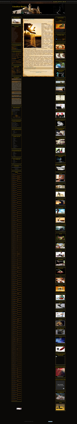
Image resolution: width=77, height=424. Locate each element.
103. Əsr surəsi (14, 378)
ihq (13, 144)
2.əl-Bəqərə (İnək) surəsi (15, 176)
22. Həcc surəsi (14, 218)
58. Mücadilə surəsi (14, 289)
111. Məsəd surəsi (14, 394)
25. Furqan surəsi (14, 224)
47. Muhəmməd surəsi (15, 267)
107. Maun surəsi (14, 386)
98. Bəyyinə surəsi (14, 368)
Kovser (14, 142)
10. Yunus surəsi (14, 194)
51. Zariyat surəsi (14, 275)
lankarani (14, 143)
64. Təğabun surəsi (14, 301)
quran (14, 137)
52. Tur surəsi (14, 277)
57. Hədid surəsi (14, 287)
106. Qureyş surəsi (14, 384)
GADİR (14, 130)
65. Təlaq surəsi (14, 303)
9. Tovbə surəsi (14, 192)
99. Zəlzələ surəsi (14, 370)
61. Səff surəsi (14, 295)
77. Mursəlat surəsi (14, 327)
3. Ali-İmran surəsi (14, 180)
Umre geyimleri (19, 72)
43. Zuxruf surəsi (14, 259)
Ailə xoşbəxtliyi (14, 46)
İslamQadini (14, 145)
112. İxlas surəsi (14, 396)
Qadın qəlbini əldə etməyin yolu (16, 81)
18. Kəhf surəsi (14, 210)
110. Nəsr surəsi (15, 95)
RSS (65, 1)
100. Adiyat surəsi (14, 372)
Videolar (20, 59)
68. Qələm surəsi (14, 309)
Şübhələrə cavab (16, 98)
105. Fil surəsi (14, 382)
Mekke (13, 70)
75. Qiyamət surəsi (14, 323)
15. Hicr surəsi (14, 204)
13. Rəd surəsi (14, 200)
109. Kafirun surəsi (14, 390)
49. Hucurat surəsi (14, 271)
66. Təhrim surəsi (14, 305)
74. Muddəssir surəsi (15, 321)
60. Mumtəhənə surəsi (15, 293)
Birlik (13, 141)
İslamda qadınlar (14, 48)
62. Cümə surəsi (14, 297)
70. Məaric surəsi (14, 313)
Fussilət (14, 132)
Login (40, 72)
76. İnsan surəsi (14, 325)
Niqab (17, 70)
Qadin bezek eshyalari (13, 71)
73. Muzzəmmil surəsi (15, 319)
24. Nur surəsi (14, 222)
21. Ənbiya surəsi (14, 216)
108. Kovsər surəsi (14, 388)
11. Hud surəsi (14, 196)
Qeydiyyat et (60, 1)
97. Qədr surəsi (14, 366)
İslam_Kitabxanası (15, 146)
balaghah (14, 140)
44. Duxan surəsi (14, 261)
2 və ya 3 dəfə (15, 114)
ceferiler (14, 147)
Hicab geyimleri (14, 72)
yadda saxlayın (59, 39)
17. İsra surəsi (14, 208)
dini (13, 154)
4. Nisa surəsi (14, 182)
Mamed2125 (15, 153)
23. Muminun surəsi (14, 220)
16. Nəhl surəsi (14, 206)
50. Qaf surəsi (14, 273)
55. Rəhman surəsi (14, 283)
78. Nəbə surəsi (14, 329)
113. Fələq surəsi (14, 398)
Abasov (14, 152)
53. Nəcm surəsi (14, 279)
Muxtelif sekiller (14, 67)
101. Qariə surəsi (14, 374)
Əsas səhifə (55, 1)
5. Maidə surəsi (14, 184)
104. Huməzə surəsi (14, 380)
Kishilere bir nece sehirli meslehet (16, 62)
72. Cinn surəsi (14, 317)
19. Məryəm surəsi (14, 212)
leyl (13, 133)
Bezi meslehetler (18, 61)
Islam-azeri (14, 138)
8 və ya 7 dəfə (15, 112)
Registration (37, 72)
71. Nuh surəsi (14, 315)
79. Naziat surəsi (14, 331)
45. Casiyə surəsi (14, 263)
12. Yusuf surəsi (14, 198)
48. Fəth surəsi (14, 269)
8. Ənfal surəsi (14, 190)
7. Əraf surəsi (14, 188)
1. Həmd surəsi (14, 174)
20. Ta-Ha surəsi (14, 214)
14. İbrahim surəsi (14, 202)
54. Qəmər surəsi (14, 281)
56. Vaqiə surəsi (14, 285)
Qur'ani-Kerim (19, 173)
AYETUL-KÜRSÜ (15, 78)
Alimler (17, 67)
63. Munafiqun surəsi (15, 299)
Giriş (63, 1)
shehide (14, 155)
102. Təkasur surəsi (14, 376)
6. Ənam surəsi (14, 186)
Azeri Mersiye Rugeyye (15, 60)
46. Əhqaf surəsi (14, 265)
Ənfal (14, 131)
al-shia (14, 139)
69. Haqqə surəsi (14, 311)
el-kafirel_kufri (15, 161)
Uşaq (12, 47)
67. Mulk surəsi (14, 307)
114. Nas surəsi (14, 400)
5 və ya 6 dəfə (15, 113)
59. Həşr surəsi (14, 291)
